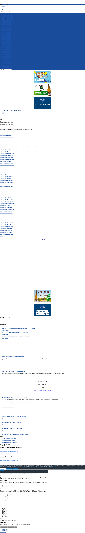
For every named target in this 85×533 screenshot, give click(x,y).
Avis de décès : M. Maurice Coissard (6, 213)
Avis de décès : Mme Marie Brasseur (6, 137)
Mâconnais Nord (5, 8)
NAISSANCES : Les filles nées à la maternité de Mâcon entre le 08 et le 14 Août (15, 336)
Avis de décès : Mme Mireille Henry (6, 176)
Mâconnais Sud (4, 9)
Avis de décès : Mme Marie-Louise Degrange (7, 139)
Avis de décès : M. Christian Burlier (6, 228)
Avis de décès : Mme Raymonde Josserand (7, 159)
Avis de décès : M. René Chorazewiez (6, 201)
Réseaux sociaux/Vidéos (24, 473)
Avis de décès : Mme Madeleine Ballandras (7, 218)
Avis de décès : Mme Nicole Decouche (6, 151)
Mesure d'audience (10, 473)
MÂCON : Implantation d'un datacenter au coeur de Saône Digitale (13, 371)
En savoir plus (56, 466)
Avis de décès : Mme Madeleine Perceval (7, 203)
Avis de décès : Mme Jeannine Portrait (6, 157)
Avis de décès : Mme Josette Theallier (6, 155)
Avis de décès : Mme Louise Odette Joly (7, 180)
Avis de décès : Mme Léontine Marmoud (7, 220)
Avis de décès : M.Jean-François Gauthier (10, 110)
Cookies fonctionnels (4, 473)
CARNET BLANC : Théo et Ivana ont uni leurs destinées (12, 428)
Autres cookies (31, 473)
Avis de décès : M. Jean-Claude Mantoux (7, 165)
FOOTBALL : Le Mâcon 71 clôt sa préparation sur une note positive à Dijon (15, 397)
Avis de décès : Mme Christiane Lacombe (7, 170)
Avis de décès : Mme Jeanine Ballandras (7, 222)
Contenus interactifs (17, 473)
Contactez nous (4, 529)
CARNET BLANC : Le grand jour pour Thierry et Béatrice (14, 416)
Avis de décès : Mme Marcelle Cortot (6, 163)
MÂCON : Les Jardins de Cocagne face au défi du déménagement (13, 356)
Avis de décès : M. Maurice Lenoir (6, 172)
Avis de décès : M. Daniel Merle (5, 161)
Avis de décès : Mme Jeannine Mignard (6, 195)
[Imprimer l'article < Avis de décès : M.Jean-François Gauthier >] (4, 112)
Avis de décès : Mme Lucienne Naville (6, 234)
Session (35, 473)
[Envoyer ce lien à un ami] (3, 113)
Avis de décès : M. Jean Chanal (5, 178)
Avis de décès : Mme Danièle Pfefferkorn (7, 190)
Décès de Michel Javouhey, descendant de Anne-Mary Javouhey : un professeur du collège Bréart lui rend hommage (19, 146)
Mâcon (3, 6)
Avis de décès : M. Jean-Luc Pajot (6, 207)
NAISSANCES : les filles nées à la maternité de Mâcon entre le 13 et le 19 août (15, 332)
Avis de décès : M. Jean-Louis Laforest (6, 182)
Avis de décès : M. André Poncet (5, 205)
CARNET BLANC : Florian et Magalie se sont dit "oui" (11, 422)
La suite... (1, 236)
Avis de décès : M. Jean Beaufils (5, 197)
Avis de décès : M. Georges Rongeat (6, 144)
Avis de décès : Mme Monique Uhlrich (6, 230)
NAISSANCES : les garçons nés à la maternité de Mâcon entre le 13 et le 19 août (18, 328)
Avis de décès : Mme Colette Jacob (6, 211)
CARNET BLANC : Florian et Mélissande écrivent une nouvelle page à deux (15, 434)
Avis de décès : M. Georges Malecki (6, 232)
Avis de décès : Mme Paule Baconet (6, 135)
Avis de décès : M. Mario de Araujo (6, 174)
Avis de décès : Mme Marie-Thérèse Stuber (7, 199)
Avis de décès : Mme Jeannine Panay (6, 186)
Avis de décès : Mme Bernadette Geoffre (7, 153)
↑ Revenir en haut (3, 532)
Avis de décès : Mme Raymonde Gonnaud (7, 224)
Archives (3, 528)
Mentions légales (5, 530)
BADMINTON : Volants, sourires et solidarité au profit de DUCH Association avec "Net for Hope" (18, 402)
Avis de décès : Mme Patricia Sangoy (6, 226)
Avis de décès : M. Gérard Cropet (6, 149)
